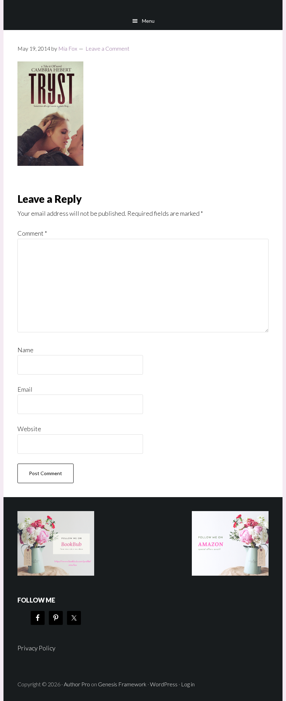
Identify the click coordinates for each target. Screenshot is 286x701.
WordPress (164, 684)
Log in (188, 684)
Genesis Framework (122, 684)
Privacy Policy (36, 648)
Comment (32, 233)
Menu (148, 21)
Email (24, 389)
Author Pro (77, 684)
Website (29, 429)
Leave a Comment (107, 48)
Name (25, 350)
